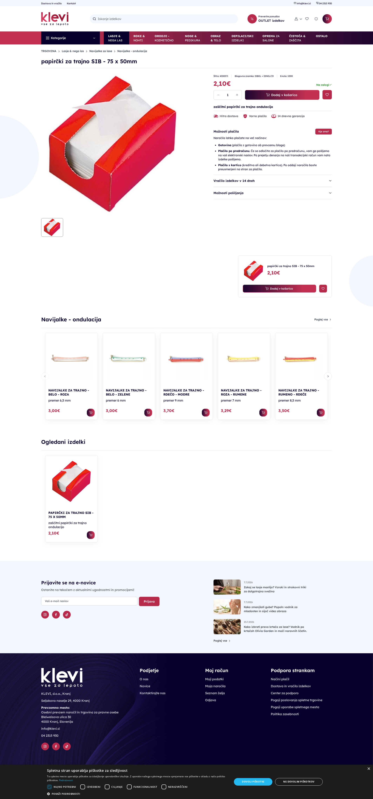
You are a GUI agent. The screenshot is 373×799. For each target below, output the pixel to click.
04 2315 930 (325, 3)
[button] (298, 18)
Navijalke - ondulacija (132, 51)
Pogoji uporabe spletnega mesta (295, 707)
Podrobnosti (66, 780)
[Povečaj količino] (237, 95)
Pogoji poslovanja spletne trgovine (296, 700)
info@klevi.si (303, 3)
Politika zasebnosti (285, 714)
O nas (144, 679)
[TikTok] (67, 615)
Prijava (149, 601)
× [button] (368, 768)
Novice (145, 686)
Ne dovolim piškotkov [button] (298, 781)
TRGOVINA (48, 51)
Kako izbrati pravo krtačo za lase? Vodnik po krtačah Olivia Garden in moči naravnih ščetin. (275, 629)
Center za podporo (285, 693)
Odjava (210, 700)
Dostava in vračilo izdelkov (291, 686)
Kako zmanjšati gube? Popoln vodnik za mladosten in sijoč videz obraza (270, 609)
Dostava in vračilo (51, 3)
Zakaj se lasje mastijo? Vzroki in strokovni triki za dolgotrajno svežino (275, 589)
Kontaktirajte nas (153, 693)
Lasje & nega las (73, 51)
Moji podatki (214, 679)
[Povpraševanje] (316, 18)
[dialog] (186, 782)
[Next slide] (328, 376)
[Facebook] (56, 615)
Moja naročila (215, 686)
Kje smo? (323, 131)
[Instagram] (45, 615)
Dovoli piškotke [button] (253, 781)
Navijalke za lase (100, 51)
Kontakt (71, 3)
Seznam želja (215, 693)
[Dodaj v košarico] (91, 412)
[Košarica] (327, 18)
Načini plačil (280, 679)
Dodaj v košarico (284, 95)
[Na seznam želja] (327, 94)
